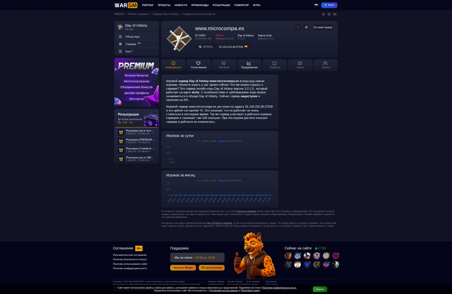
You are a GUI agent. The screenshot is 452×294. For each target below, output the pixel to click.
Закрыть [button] (320, 289)
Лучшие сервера (234, 281)
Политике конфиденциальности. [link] (279, 287)
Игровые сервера (216, 281)
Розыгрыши (221, 5)
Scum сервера (252, 281)
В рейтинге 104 (203, 38)
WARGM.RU (138, 281)
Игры (256, 5)
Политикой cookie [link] (250, 290)
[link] (219, 223)
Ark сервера (271, 281)
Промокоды (200, 5)
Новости (181, 5)
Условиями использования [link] (224, 290)
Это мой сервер (322, 27)
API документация (211, 267)
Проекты (164, 5)
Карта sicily (265, 35)
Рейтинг (148, 5)
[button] (316, 5)
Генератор (241, 5)
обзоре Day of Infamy (203, 96)
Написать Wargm (183, 267)
